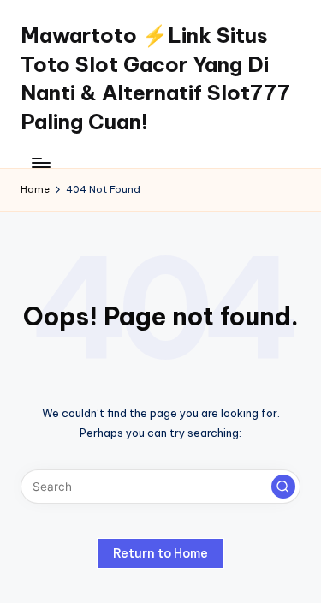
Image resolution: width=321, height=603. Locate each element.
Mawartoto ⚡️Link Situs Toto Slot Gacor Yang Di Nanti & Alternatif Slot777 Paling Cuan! (155, 78)
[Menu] (40, 162)
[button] (283, 487)
